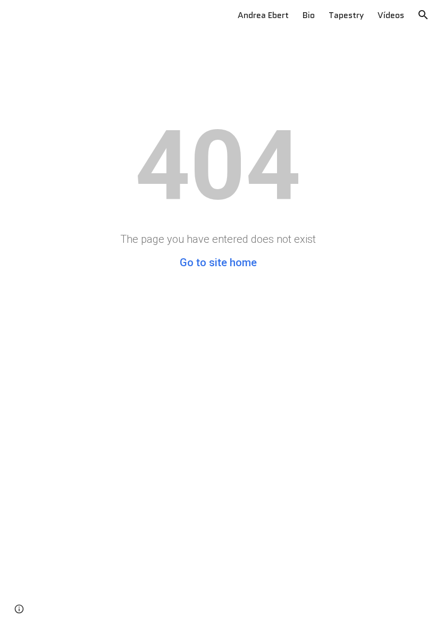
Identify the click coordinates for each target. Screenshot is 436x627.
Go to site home (218, 262)
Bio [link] (309, 15)
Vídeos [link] (391, 15)
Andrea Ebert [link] (263, 15)
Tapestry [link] (346, 15)
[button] (423, 15)
